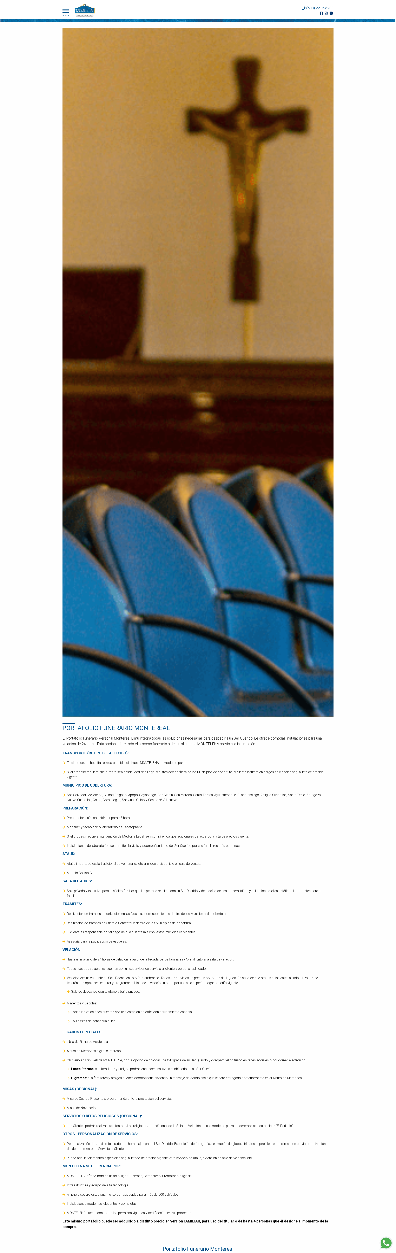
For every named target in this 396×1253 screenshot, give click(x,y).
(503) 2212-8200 (319, 8)
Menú (65, 15)
